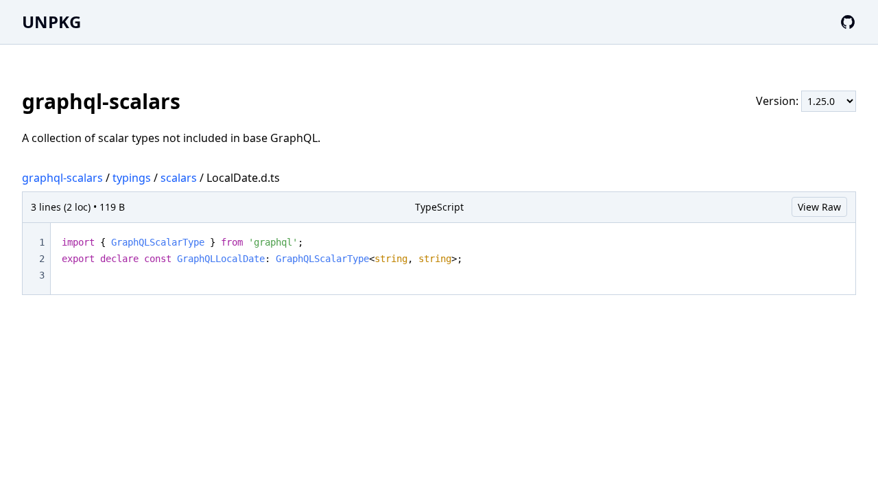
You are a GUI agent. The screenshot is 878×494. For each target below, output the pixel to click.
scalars (179, 177)
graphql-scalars (62, 177)
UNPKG (51, 21)
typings (131, 177)
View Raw (819, 206)
